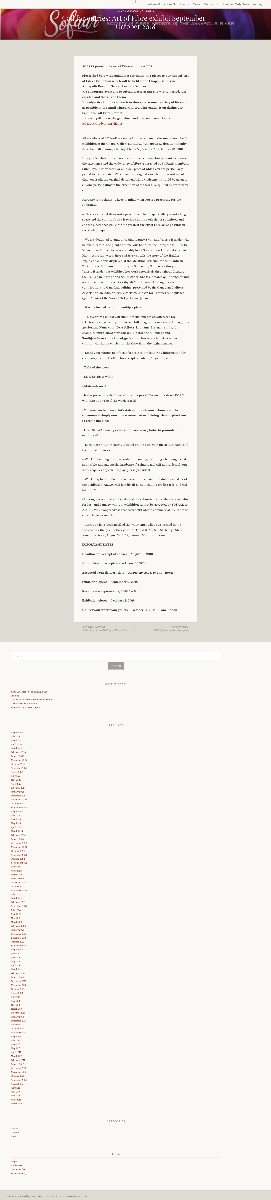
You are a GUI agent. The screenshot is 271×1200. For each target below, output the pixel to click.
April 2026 (16, 744)
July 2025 (15, 776)
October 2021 (17, 886)
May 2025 (16, 780)
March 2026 (17, 748)
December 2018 (18, 981)
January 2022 (17, 878)
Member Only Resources (239, 4)
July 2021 (15, 894)
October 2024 (18, 803)
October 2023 (18, 851)
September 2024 (19, 807)
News (13, 1136)
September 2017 (19, 1032)
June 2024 (16, 819)
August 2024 (17, 811)
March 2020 (17, 922)
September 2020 (19, 906)
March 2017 (16, 1056)
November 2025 (19, 760)
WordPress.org (18, 1173)
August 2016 (17, 1084)
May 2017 (15, 1048)
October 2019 (17, 942)
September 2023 (19, 855)
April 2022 (16, 871)
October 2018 (17, 989)
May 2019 (16, 961)
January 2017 (17, 1064)
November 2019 (19, 938)
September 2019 (19, 946)
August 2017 (17, 1036)
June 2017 (15, 1044)
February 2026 (18, 752)
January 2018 (17, 1017)
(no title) (15, 696)
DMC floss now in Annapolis (171, 629)
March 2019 (17, 969)
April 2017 (16, 1052)
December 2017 (18, 1021)
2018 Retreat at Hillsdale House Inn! (105, 629)
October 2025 (18, 764)
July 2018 (15, 997)
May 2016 (16, 1096)
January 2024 (17, 839)
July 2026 (16, 736)
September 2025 (19, 768)
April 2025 (16, 784)
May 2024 (16, 823)
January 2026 (17, 756)
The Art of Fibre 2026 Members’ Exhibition (32, 699)
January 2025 (17, 792)
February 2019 (18, 973)
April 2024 (16, 827)
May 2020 (16, 918)
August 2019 (17, 949)
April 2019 (16, 965)
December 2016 (18, 1068)
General (15, 1133)
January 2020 (17, 930)
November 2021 (19, 882)
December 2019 (18, 934)
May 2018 (16, 1005)
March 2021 (17, 898)
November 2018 (19, 985)
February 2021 (18, 902)
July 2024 (15, 815)
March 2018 (17, 1009)
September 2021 (19, 890)
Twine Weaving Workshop (24, 703)
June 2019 (16, 957)
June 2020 (16, 914)
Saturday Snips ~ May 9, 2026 (25, 707)
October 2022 (18, 859)
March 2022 (17, 875)
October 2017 (17, 1028)
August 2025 (17, 772)
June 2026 (16, 740)
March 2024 (17, 831)
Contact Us (16, 1128)
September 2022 (19, 863)
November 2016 (19, 1072)
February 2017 (18, 1060)
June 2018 (16, 1001)
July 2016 (15, 1088)
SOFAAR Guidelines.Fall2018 (102, 123)
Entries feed (17, 1165)
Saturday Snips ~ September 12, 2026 (29, 692)
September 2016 (19, 1080)
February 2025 (18, 788)
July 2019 (15, 954)
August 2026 (17, 732)
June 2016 (16, 1092)
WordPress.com (77, 1196)
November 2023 (19, 847)
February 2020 (18, 926)
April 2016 (16, 1100)
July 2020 (16, 910)
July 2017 (15, 1040)
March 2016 (17, 1104)
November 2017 (18, 1025)
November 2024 (19, 799)
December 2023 (19, 843)
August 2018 (17, 993)
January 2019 (17, 977)
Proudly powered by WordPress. (25, 1196)
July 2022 (16, 867)
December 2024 (19, 796)
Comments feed (18, 1169)
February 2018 (18, 1013)
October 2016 (17, 1076)
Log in (14, 1161)
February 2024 (18, 835)
